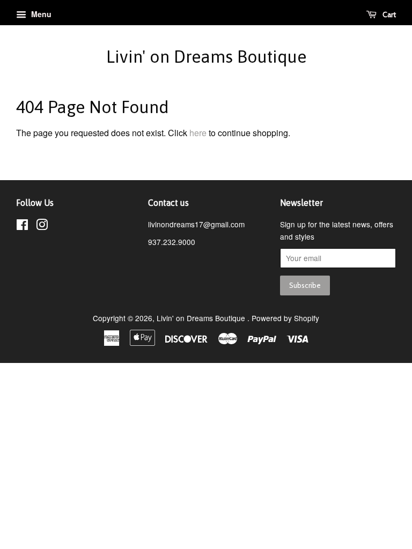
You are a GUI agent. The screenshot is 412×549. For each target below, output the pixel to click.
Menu (40, 14)
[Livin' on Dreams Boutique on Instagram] (42, 226)
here (198, 133)
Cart (388, 14)
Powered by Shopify (285, 318)
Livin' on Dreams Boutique (206, 56)
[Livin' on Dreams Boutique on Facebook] (22, 226)
